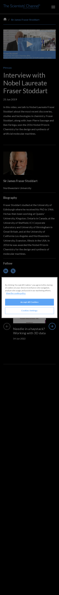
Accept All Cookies (29, 302)
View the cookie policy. (16, 293)
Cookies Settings (29, 310)
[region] (29, 297)
